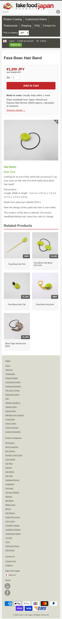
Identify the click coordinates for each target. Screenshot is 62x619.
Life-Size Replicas (12, 492)
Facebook (7, 593)
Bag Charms (10, 451)
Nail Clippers (10, 513)
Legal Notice (10, 419)
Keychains (9, 488)
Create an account (25, 41)
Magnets (8, 496)
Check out (15, 45)
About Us (9, 370)
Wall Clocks (9, 550)
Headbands (9, 484)
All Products (10, 443)
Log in (12, 41)
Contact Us (49, 25)
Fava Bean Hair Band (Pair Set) (43, 264)
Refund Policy (10, 411)
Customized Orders (36, 19)
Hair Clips (9, 476)
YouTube (7, 586)
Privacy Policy (10, 423)
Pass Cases (10, 521)
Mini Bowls (9, 501)
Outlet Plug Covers (12, 517)
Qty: (9, 77)
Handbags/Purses (12, 480)
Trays (7, 542)
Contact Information (13, 432)
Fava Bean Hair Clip (17, 304)
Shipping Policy (11, 407)
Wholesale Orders (12, 395)
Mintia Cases (10, 505)
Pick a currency (11, 32)
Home (7, 366)
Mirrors (8, 509)
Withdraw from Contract (14, 415)
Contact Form (10, 561)
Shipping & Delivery (12, 403)
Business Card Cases (13, 455)
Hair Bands (10, 166)
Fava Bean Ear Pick (16, 264)
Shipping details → (16, 110)
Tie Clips (8, 538)
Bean (6, 171)
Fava (12, 171)
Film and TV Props (12, 390)
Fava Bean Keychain (45, 304)
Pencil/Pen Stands (12, 525)
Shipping (26, 25)
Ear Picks (9, 463)
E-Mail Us (9, 565)
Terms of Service (12, 428)
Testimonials (10, 25)
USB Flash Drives (12, 546)
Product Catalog (12, 19)
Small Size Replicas (13, 530)
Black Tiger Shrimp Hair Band (15, 344)
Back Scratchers (11, 447)
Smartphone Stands (13, 534)
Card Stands (10, 459)
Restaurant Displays (13, 386)
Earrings (8, 468)
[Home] (31, 6)
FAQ (37, 25)
